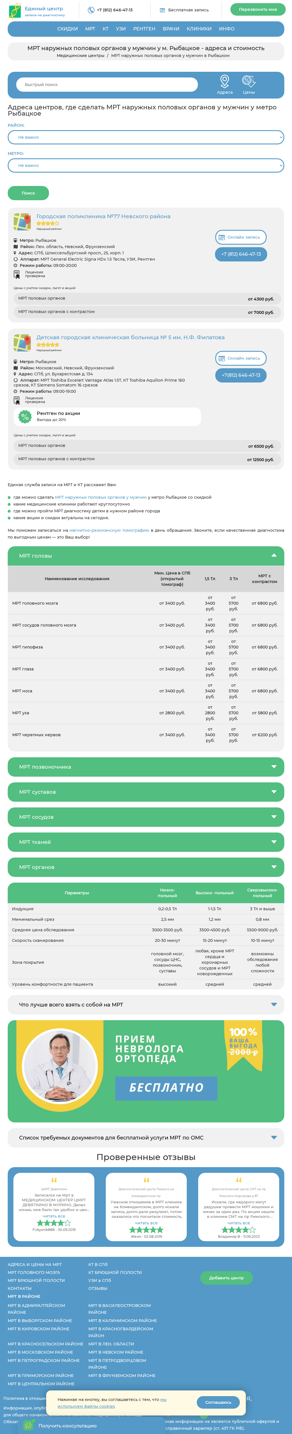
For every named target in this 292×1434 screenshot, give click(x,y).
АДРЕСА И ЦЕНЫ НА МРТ (35, 1264)
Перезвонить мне (258, 9)
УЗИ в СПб (99, 1280)
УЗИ (121, 29)
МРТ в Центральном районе (41, 1383)
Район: (16, 125)
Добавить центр (226, 1277)
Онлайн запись (244, 237)
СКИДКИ (67, 29)
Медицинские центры (80, 55)
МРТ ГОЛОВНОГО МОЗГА (34, 1272)
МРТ (90, 29)
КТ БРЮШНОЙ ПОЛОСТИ (115, 1272)
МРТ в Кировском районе (38, 1328)
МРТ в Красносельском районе (45, 1344)
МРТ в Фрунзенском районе (121, 1375)
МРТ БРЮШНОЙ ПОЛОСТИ (36, 1280)
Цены (249, 91)
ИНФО (227, 29)
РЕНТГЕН (144, 29)
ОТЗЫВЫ (98, 1288)
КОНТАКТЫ (20, 1288)
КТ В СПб (98, 1264)
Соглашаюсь (218, 1402)
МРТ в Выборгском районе (40, 1320)
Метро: (16, 153)
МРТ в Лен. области (111, 1344)
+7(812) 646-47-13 (241, 375)
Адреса (225, 91)
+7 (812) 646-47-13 (115, 10)
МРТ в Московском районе (40, 1352)
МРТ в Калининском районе (122, 1320)
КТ (106, 29)
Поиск (28, 193)
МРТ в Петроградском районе (44, 1360)
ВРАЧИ (171, 29)
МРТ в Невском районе (115, 1352)
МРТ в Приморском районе (41, 1375)
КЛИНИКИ (199, 29)
